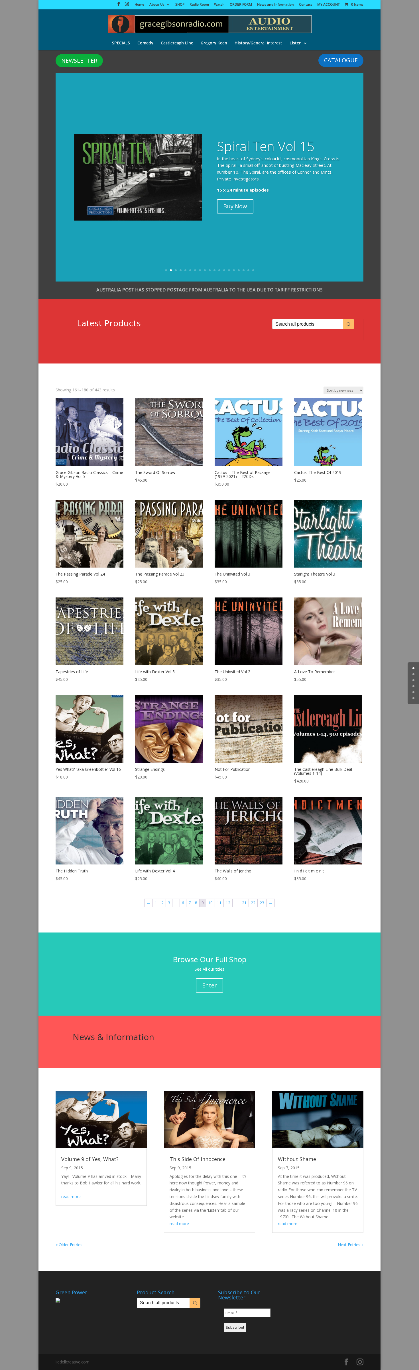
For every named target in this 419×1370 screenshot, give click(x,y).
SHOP (179, 5)
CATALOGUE (341, 60)
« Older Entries (69, 1244)
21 (244, 902)
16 (239, 270)
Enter (209, 985)
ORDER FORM (241, 5)
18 (248, 270)
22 (253, 902)
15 (234, 270)
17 (244, 270)
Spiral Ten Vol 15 (265, 146)
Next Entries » (350, 1244)
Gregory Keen (214, 43)
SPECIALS (121, 43)
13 (224, 270)
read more (71, 1196)
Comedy (145, 43)
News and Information (275, 5)
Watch (219, 5)
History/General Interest (258, 43)
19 (253, 270)
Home (139, 5)
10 (210, 270)
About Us (156, 5)
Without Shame (297, 1159)
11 (214, 270)
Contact (305, 5)
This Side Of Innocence (197, 1159)
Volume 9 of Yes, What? (90, 1159)
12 (219, 270)
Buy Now (235, 206)
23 (262, 902)
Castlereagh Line (177, 43)
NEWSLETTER (79, 60)
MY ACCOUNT (328, 5)
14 (229, 270)
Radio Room (199, 5)
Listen (296, 43)
